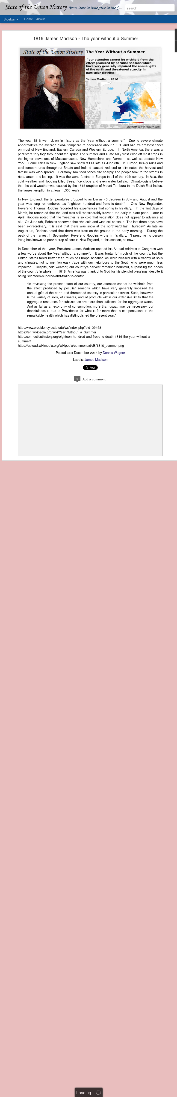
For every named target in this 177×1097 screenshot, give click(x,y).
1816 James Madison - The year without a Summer (85, 38)
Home (28, 19)
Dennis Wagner (114, 352)
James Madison (96, 359)
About (40, 19)
